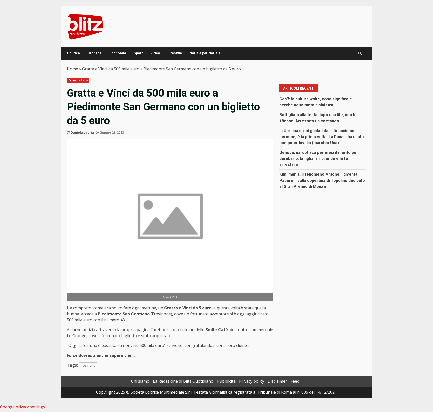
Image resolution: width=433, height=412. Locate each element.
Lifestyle (175, 53)
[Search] (360, 53)
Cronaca (94, 53)
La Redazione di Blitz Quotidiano (183, 381)
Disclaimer (277, 381)
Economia (117, 53)
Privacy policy (251, 381)
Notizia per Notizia (205, 53)
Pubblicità (226, 381)
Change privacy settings (22, 407)
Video (155, 53)
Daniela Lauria (82, 132)
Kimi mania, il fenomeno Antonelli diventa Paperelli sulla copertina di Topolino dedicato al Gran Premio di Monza (322, 180)
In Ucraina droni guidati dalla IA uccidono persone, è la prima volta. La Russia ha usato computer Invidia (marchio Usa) (321, 136)
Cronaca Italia (78, 80)
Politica (73, 53)
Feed (295, 381)
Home (72, 69)
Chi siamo (140, 381)
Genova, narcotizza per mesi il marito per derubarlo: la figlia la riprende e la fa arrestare (318, 158)
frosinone (87, 365)
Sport (138, 53)
